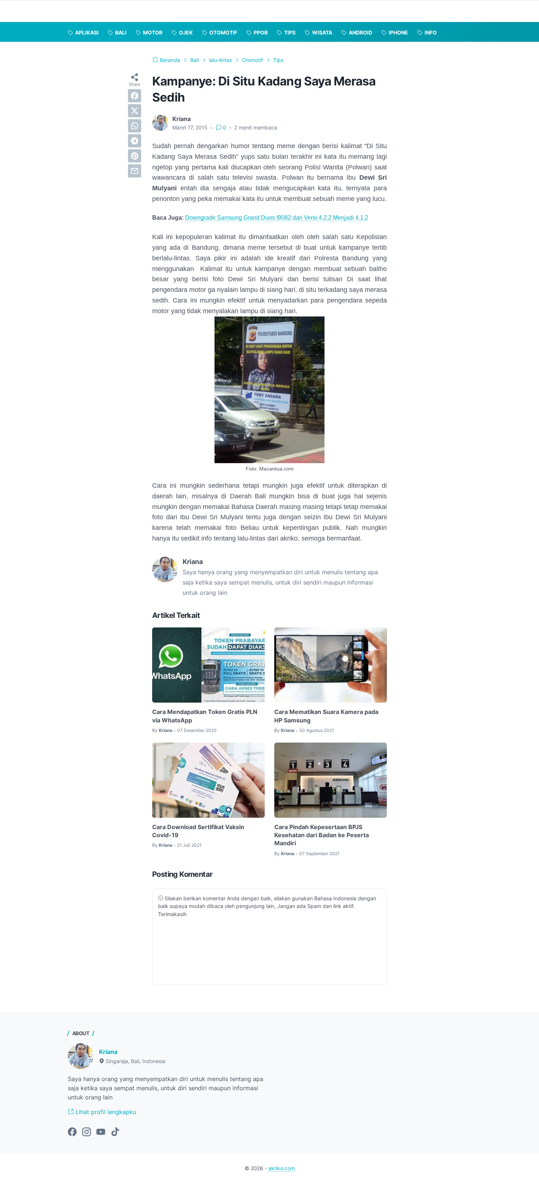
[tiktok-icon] (115, 1132)
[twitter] (134, 110)
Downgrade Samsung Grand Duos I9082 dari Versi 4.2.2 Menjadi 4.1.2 (276, 218)
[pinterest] (134, 155)
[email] (134, 170)
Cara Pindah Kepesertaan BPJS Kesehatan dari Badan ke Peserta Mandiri (321, 835)
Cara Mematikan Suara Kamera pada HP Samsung (326, 716)
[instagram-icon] (86, 1132)
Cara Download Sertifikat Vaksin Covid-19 (198, 831)
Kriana (108, 1051)
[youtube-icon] (100, 1132)
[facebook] (134, 95)
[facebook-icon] (72, 1132)
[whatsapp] (134, 125)
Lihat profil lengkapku (105, 1112)
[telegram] (134, 140)
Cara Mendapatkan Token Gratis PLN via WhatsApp (204, 716)
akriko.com (281, 1168)
